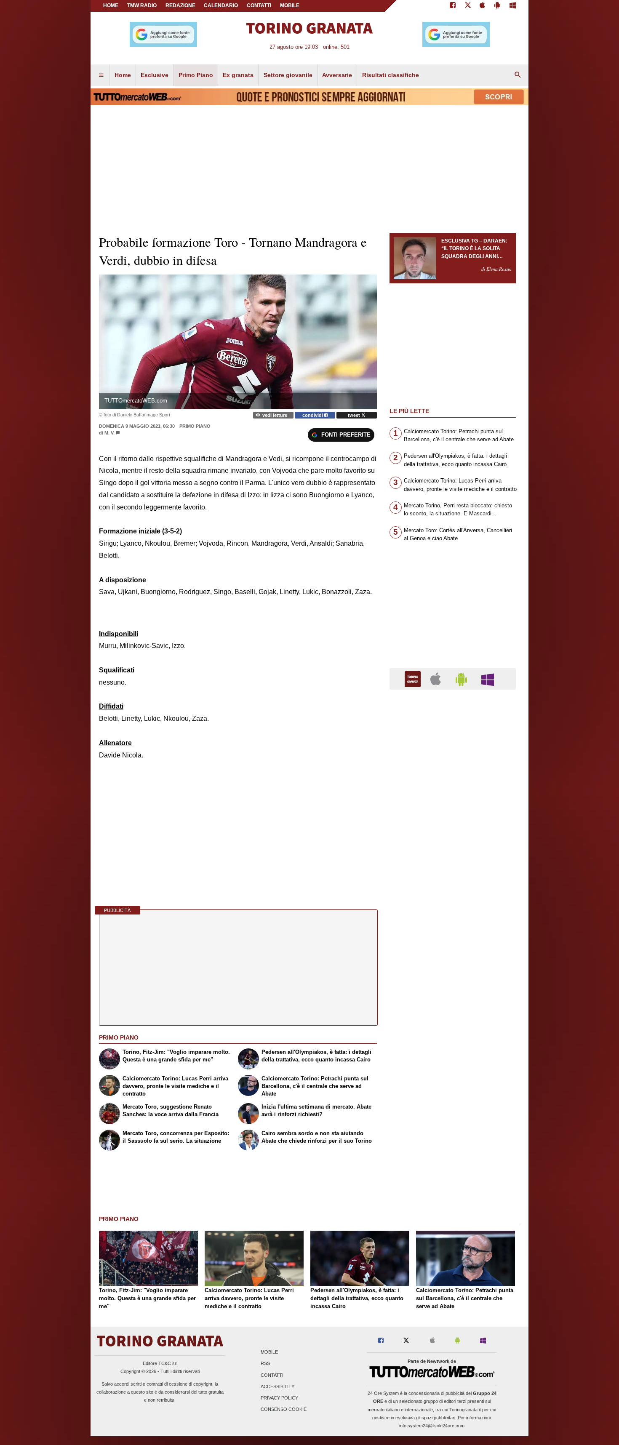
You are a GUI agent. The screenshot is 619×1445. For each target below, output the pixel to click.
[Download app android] (497, 6)
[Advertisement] (453, 1022)
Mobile (269, 1352)
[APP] (414, 678)
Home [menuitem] (123, 75)
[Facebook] (452, 6)
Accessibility (277, 1386)
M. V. (109, 432)
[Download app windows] (512, 6)
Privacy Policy (279, 1398)
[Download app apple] (483, 6)
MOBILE (289, 5)
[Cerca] (518, 75)
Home (110, 5)
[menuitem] (101, 75)
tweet (354, 415)
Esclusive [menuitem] (154, 75)
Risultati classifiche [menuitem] (390, 75)
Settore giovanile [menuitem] (288, 75)
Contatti (272, 1375)
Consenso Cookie (284, 1409)
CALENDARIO (221, 5)
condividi (313, 415)
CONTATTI (259, 5)
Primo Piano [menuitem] (196, 75)
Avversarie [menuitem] (337, 75)
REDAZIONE (180, 5)
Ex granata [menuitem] (238, 75)
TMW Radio (142, 5)
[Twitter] (468, 6)
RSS (265, 1363)
